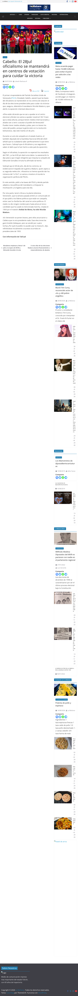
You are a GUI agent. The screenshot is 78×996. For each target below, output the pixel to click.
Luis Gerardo (61, 568)
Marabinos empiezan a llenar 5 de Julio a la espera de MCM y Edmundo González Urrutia (14, 248)
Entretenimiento (59, 284)
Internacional (64, 14)
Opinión (26, 14)
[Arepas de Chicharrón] (63, 803)
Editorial (37, 18)
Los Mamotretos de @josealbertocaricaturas (65, 463)
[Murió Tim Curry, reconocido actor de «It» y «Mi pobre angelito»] (65, 275)
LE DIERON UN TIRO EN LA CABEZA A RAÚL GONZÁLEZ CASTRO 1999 (64, 669)
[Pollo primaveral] (63, 828)
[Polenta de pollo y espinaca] (65, 690)
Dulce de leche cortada (74, 770)
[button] (15, 14)
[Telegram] (13, 87)
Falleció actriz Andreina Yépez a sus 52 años (74, 334)
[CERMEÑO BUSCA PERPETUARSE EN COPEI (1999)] (63, 647)
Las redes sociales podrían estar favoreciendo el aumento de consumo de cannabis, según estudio (74, 175)
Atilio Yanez (71, 471)
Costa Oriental (44, 14)
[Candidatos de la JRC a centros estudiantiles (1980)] (63, 609)
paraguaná (34, 14)
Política (5, 57)
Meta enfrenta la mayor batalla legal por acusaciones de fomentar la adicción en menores (74, 228)
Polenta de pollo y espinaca (63, 704)
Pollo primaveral (74, 821)
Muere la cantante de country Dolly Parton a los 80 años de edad (74, 372)
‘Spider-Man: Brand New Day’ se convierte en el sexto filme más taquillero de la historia (74, 417)
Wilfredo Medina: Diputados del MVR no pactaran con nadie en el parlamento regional (65, 555)
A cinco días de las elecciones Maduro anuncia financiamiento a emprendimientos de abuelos (39, 248)
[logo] (3, 973)
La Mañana (71, 82)
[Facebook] (4, 87)
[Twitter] (7, 87)
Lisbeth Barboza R (21, 81)
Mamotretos (58, 457)
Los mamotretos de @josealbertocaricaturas (61, 483)
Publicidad (46, 18)
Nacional (54, 14)
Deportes (30, 18)
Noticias (12, 14)
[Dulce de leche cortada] (63, 777)
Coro (20, 14)
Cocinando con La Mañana (61, 699)
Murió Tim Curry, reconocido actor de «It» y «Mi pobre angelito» (64, 291)
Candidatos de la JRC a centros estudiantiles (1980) (74, 602)
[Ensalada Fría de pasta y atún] (63, 750)
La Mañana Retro (59, 548)
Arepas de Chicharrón (74, 797)
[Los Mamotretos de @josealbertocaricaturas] (63, 508)
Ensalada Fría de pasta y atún (74, 743)
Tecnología (58, 62)
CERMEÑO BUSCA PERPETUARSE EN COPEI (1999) (74, 640)
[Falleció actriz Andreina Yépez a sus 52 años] (63, 341)
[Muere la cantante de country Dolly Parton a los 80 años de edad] (63, 379)
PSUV (14, 98)
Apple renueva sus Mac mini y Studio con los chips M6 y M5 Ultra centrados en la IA (74, 123)
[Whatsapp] (10, 87)
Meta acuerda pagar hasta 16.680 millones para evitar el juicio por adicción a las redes (64, 71)
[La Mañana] (3, 16)
